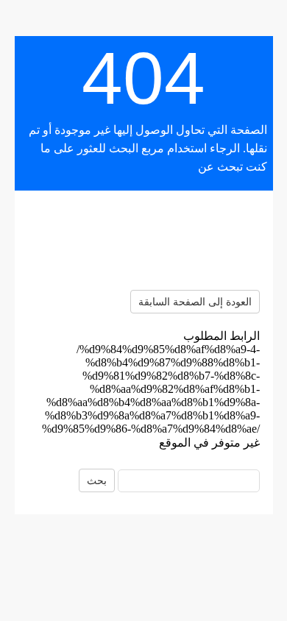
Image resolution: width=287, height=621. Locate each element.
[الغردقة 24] (143, 240)
